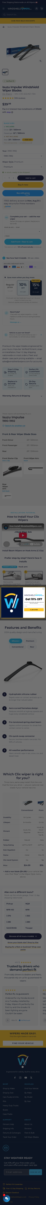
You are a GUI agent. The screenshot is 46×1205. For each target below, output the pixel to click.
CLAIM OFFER (34, 609)
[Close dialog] (43, 589)
